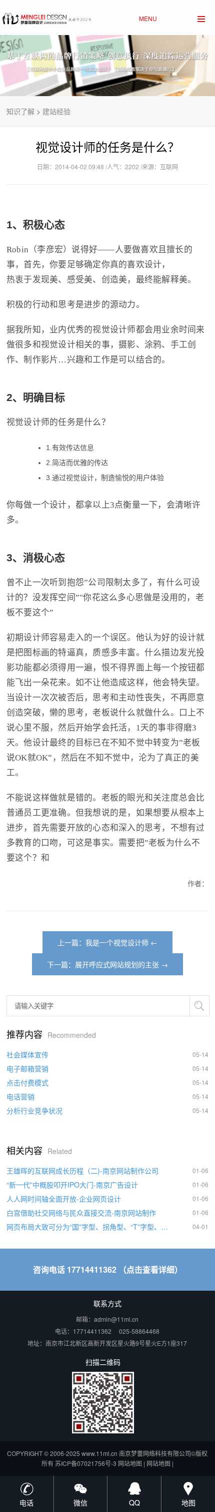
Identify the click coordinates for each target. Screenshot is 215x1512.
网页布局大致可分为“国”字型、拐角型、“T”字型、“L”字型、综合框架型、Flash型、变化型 (87, 1227)
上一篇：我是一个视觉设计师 (103, 942)
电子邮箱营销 (27, 1068)
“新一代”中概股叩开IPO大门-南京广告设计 (72, 1185)
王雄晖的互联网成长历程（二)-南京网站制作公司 (82, 1171)
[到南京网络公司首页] (46, 17)
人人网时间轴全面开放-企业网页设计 (63, 1199)
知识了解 (20, 111)
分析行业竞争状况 (34, 1110)
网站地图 (130, 1463)
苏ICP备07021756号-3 (85, 1463)
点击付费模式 (27, 1082)
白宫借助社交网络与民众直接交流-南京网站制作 (81, 1213)
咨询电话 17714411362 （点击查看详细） (107, 1269)
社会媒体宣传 (27, 1054)
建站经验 (56, 111)
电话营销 (20, 1096)
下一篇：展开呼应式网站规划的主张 (103, 964)
